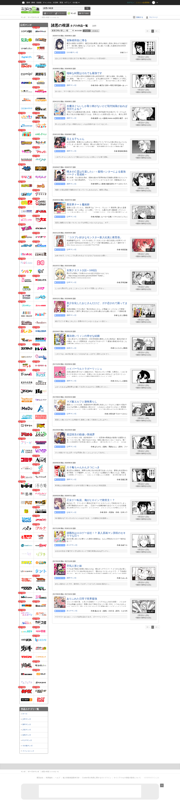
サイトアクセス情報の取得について (127, 778)
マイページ (153, 17)
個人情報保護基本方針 (71, 778)
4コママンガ (27, 740)
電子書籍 (85, 13)
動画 (28, 2)
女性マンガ (26, 735)
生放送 (38, 2)
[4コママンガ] (72, 545)
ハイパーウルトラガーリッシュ (84, 368)
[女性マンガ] (71, 348)
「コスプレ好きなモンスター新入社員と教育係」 (94, 237)
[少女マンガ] (71, 512)
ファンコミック (28, 751)
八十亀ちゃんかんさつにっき (83, 467)
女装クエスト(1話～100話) (82, 270)
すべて (24, 714)
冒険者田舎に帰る (77, 40)
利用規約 (49, 778)
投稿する (139, 17)
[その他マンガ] (72, 52)
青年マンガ (26, 724)
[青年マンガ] (71, 85)
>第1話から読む (143, 57)
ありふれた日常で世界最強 (82, 598)
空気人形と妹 (74, 565)
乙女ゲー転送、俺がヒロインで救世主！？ (91, 500)
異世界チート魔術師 (78, 204)
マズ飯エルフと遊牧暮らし (82, 401)
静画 (33, 2)
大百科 (55, 2)
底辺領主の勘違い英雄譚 (80, 434)
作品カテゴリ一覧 (30, 709)
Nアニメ (68, 2)
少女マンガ (26, 730)
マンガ (73, 13)
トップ (49, 13)
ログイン (130, 2)
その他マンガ (27, 746)
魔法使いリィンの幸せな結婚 (83, 335)
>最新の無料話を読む (143, 59)
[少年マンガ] (71, 217)
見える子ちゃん (75, 139)
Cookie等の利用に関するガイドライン (96, 778)
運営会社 (40, 778)
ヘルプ (57, 778)
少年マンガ (26, 719)
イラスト (61, 13)
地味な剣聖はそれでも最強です (84, 73)
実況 (61, 2)
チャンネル (47, 2)
